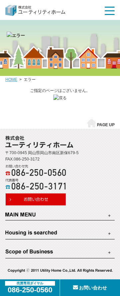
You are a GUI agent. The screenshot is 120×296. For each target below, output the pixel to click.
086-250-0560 (30, 290)
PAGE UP (106, 125)
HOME (11, 79)
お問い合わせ (93, 287)
